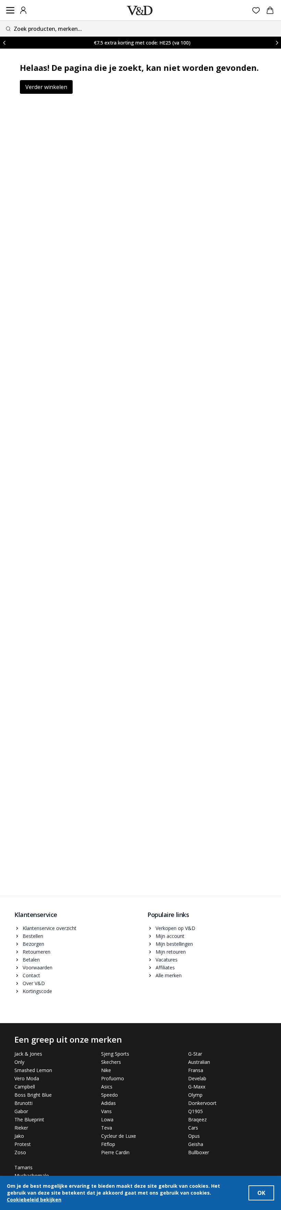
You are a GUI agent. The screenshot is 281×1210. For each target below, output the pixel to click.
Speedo (109, 1095)
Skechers (111, 1062)
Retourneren (36, 951)
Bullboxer (198, 1152)
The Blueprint (29, 1119)
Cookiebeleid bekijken (34, 1199)
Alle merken (169, 975)
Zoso (20, 1152)
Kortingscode (37, 991)
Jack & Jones (28, 1053)
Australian (199, 1062)
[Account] (23, 10)
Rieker (21, 1127)
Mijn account (170, 936)
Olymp (195, 1095)
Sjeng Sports (115, 1053)
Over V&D (34, 983)
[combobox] (140, 28)
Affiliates (165, 967)
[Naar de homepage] (140, 10)
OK (261, 1193)
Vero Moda (26, 1078)
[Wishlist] (256, 10)
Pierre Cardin (115, 1152)
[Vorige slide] (4, 43)
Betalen (31, 959)
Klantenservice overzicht (49, 928)
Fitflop (108, 1144)
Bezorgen (33, 944)
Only (19, 1062)
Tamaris (23, 1167)
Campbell (24, 1086)
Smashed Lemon (33, 1070)
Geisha (195, 1144)
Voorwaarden (37, 967)
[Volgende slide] (277, 43)
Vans (106, 1111)
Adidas (108, 1103)
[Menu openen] (10, 10)
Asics (106, 1086)
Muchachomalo (31, 1175)
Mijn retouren (171, 951)
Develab (197, 1078)
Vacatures (167, 959)
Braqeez (197, 1119)
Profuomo (112, 1078)
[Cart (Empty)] (270, 10)
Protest (22, 1144)
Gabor (21, 1111)
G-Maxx (196, 1086)
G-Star (195, 1053)
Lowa (107, 1119)
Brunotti (23, 1103)
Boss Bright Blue (33, 1095)
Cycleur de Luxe (118, 1136)
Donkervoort (202, 1103)
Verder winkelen (46, 87)
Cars (193, 1127)
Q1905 (195, 1111)
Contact (31, 975)
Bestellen (33, 936)
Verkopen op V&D (175, 928)
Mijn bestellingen (174, 944)
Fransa (195, 1070)
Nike (106, 1070)
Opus (194, 1136)
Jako (19, 1136)
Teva (106, 1127)
